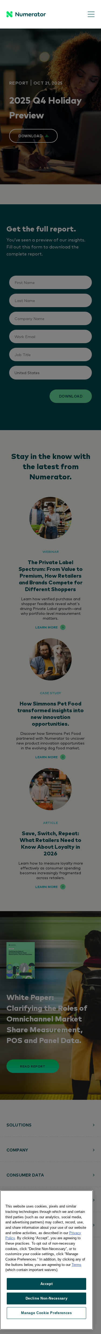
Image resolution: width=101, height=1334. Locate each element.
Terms (76, 1265)
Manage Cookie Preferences (46, 1313)
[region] (46, 1260)
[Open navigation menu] (87, 14)
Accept (46, 1284)
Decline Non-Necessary (47, 1298)
